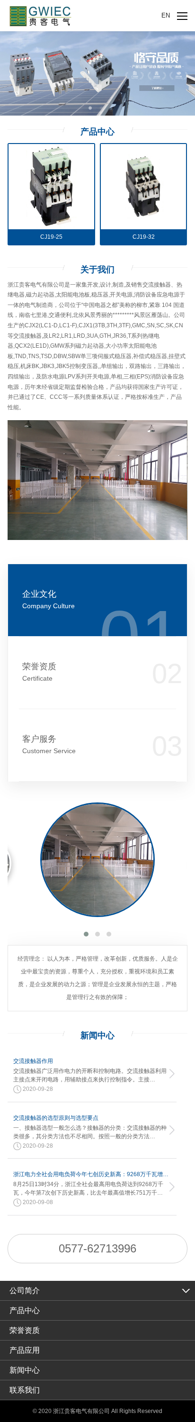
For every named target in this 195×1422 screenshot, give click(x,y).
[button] (86, 934)
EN (165, 15)
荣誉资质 (39, 672)
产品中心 (24, 1310)
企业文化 (48, 599)
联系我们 (24, 1390)
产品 (97, 131)
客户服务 (49, 744)
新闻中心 (24, 1370)
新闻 (97, 1035)
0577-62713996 (97, 1248)
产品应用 (24, 1350)
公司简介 (24, 1291)
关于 (97, 269)
